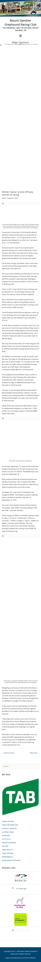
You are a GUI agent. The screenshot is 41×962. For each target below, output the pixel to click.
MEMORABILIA (7, 857)
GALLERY (5, 846)
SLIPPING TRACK (8, 832)
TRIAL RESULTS (7, 850)
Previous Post (8, 753)
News (4, 198)
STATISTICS (6, 839)
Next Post (34, 753)
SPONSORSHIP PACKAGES (11, 860)
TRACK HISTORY (8, 821)
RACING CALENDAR (9, 843)
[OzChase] (20, 889)
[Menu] (20, 35)
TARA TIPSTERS (7, 853)
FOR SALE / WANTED (9, 828)
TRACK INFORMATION (10, 825)
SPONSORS (6, 835)
